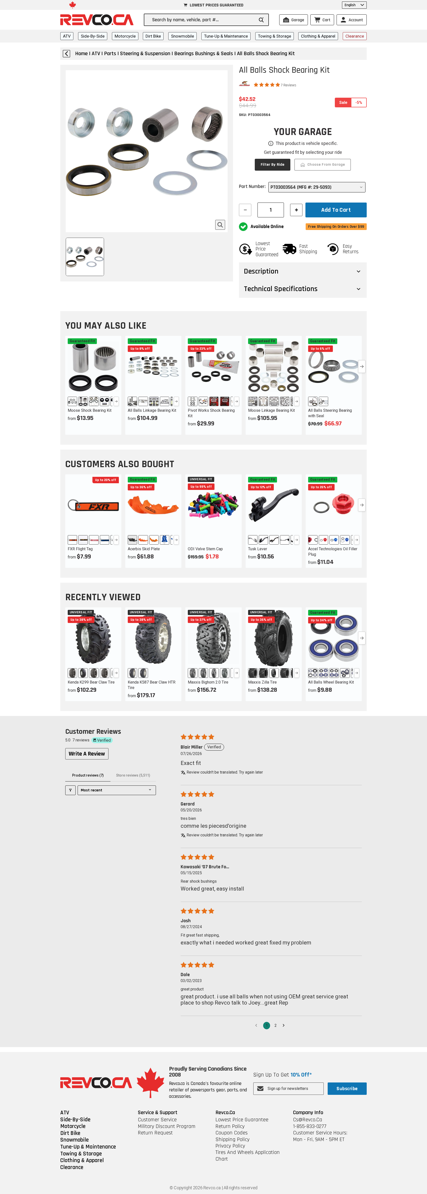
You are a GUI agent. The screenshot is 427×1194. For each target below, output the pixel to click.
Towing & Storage (274, 36)
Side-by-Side (93, 36)
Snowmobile (182, 36)
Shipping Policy (232, 1139)
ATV (67, 36)
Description (261, 271)
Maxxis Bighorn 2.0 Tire (208, 682)
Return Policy (230, 1126)
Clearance (354, 36)
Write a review (87, 754)
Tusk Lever (257, 549)
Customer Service (157, 1120)
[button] (267, 85)
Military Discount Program (166, 1126)
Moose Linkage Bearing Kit (271, 410)
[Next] (116, 401)
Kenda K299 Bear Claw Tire (91, 682)
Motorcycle (125, 36)
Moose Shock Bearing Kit (89, 410)
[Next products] (361, 366)
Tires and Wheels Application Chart (247, 1155)
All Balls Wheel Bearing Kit (331, 682)
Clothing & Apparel (318, 36)
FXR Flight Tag (80, 549)
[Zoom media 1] (220, 225)
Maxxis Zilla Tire (262, 682)
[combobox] (203, 19)
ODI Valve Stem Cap (205, 549)
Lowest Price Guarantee (241, 1120)
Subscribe (347, 1088)
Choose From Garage (326, 164)
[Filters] (70, 790)
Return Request (155, 1133)
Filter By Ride (272, 164)
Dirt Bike (153, 36)
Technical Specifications (281, 289)
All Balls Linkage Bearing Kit (152, 410)
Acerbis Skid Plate (144, 549)
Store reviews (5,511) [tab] (133, 775)
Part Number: (252, 186)
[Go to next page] (285, 1025)
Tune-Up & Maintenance (226, 36)
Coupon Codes (231, 1133)
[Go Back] (66, 53)
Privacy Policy (230, 1146)
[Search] (261, 20)
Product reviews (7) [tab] (88, 775)
